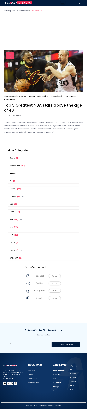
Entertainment (17, 165)
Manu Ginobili (56, 96)
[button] (78, 3)
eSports (15, 173)
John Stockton (20, 96)
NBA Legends (70, 96)
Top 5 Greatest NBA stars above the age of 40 (43, 108)
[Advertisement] (43, 29)
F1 (12, 181)
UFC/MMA (16, 258)
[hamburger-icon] (62, 3)
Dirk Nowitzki (9, 96)
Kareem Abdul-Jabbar (38, 96)
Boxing (14, 158)
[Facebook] (4, 383)
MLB (14, 204)
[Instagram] (11, 383)
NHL (14, 235)
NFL (14, 227)
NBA (14, 219)
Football (15, 188)
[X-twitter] (8, 383)
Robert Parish (9, 99)
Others (14, 242)
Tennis (14, 250)
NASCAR (15, 212)
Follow (54, 276)
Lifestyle (15, 196)
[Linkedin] (15, 383)
